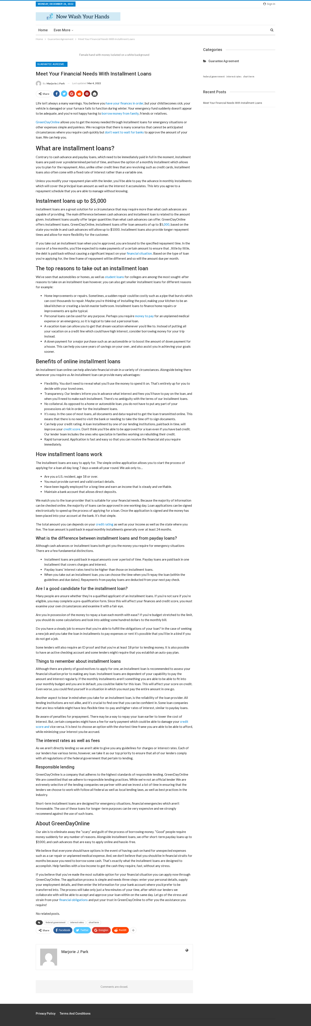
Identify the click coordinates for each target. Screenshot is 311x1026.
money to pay (144, 316)
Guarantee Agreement (52, 64)
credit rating (104, 524)
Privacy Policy (45, 1013)
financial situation (139, 253)
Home (43, 30)
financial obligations (73, 900)
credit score (71, 429)
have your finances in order (124, 103)
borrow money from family (120, 113)
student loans (114, 277)
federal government (55, 922)
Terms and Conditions (75, 1013)
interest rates (77, 922)
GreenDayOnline (48, 122)
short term (94, 922)
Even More (62, 30)
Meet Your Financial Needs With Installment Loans (232, 103)
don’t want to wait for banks (124, 132)
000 (166, 224)
